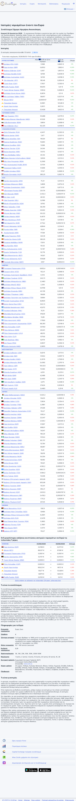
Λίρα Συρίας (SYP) (10, 369)
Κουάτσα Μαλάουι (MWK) (13, 421)
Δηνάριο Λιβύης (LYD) (11, 401)
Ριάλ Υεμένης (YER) (11, 385)
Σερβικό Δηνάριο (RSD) (12, 171)
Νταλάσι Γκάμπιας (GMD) (13, 440)
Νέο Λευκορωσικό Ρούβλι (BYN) (15, 165)
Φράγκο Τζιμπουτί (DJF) (12, 502)
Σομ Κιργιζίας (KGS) (11, 246)
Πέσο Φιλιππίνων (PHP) (12, 220)
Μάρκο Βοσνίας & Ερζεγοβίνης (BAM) (17, 158)
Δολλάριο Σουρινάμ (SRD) (13, 291)
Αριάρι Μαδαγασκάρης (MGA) (14, 395)
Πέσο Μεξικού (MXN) (11, 330)
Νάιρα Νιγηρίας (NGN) (12, 437)
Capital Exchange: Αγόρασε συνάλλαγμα (26, 752)
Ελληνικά (71, 9)
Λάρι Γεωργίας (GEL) (11, 200)
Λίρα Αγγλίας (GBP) (11, 67)
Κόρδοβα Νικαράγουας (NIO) (14, 307)
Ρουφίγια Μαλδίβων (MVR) (13, 242)
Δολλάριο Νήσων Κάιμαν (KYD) (15, 288)
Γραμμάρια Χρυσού (10, 103)
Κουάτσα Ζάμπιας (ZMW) (13, 418)
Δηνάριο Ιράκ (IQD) (10, 356)
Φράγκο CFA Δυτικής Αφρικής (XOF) (17, 479)
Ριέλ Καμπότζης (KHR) (12, 223)
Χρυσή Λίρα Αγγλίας (11, 106)
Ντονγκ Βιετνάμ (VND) (12, 213)
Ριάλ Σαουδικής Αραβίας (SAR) (15, 382)
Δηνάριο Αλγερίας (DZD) (12, 398)
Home (20, 800)
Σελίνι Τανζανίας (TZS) (12, 473)
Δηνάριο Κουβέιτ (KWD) (12, 359)
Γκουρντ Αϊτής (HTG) (11, 272)
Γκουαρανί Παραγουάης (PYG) (14, 268)
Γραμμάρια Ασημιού (11, 109)
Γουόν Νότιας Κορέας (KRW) (14, 90)
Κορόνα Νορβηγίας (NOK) (13, 142)
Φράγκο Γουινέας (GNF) (12, 486)
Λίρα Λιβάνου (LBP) (11, 366)
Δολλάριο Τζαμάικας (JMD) (13, 294)
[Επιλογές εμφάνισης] (74, 3)
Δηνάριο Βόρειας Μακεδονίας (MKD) (17, 119)
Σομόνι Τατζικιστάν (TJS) (13, 252)
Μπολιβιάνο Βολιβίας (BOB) (13, 317)
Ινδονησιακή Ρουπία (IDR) (13, 191)
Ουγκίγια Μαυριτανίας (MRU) (14, 447)
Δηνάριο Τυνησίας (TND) (12, 405)
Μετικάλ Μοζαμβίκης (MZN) (14, 430)
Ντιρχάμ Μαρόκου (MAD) (13, 443)
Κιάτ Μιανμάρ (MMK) (11, 194)
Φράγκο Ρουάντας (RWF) (13, 499)
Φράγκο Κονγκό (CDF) (12, 492)
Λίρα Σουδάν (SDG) (11, 427)
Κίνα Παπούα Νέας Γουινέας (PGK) (16, 521)
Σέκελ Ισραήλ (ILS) (10, 388)
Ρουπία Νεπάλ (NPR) (11, 233)
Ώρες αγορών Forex (19, 741)
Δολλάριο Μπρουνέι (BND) (13, 184)
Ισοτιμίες (23, 4)
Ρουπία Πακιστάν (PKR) (12, 236)
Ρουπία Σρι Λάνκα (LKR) (12, 239)
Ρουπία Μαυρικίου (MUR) (13, 456)
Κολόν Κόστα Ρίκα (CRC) (13, 304)
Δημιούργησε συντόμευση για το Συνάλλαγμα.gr (29, 763)
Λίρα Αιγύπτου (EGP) (11, 424)
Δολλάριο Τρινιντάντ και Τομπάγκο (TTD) (18, 298)
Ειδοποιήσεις (53, 4)
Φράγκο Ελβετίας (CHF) (12, 71)
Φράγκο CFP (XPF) (10, 531)
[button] (34, 52)
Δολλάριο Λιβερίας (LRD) (13, 408)
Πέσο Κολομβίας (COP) (12, 327)
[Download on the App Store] (45, 770)
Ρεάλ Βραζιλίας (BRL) (11, 340)
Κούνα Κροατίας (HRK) (12, 152)
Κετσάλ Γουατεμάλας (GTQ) (14, 301)
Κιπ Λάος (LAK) (9, 197)
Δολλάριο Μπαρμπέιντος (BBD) (15, 281)
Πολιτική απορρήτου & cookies (53, 800)
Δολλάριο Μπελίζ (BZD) (12, 285)
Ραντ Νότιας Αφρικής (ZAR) (14, 453)
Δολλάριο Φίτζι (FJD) (11, 518)
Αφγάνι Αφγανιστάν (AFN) (13, 181)
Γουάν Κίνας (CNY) (10, 84)
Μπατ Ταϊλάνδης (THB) (12, 207)
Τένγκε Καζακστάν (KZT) (13, 259)
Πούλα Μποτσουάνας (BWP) (14, 450)
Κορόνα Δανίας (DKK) (11, 135)
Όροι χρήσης (35, 800)
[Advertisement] (38, 18)
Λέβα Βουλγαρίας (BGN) (12, 122)
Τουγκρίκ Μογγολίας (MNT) (14, 262)
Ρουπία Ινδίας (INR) (11, 229)
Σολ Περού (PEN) (10, 343)
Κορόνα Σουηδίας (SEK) (12, 145)
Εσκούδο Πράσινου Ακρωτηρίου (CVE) (17, 411)
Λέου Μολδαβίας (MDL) (12, 155)
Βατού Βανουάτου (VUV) (12, 508)
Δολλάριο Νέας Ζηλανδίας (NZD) (15, 512)
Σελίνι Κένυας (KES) (11, 463)
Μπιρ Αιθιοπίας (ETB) (11, 434)
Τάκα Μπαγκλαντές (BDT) (13, 255)
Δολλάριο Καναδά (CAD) (12, 74)
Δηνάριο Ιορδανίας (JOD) (13, 353)
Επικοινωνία (69, 800)
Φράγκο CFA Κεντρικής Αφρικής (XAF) (17, 482)
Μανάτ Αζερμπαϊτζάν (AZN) (14, 203)
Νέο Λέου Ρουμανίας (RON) (14, 161)
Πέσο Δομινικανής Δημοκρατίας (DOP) (18, 323)
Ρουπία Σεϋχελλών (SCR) (13, 460)
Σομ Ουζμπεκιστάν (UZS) (13, 249)
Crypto (32, 4)
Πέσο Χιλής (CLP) (10, 336)
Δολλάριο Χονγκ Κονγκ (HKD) (14, 93)
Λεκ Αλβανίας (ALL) (11, 126)
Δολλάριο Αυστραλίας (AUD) (14, 77)
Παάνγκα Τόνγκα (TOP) (12, 525)
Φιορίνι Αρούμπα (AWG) (12, 346)
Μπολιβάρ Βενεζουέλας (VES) (14, 314)
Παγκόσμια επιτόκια (19, 746)
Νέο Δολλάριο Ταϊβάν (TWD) (14, 96)
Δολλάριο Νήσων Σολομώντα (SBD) (16, 515)
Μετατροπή (42, 4)
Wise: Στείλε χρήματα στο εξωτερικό (25, 757)
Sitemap (27, 800)
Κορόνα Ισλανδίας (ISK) (12, 139)
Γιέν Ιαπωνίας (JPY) (11, 80)
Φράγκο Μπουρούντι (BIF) (13, 495)
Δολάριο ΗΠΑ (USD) (11, 64)
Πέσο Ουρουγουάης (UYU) (13, 333)
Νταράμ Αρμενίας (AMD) (13, 210)
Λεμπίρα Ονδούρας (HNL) (13, 311)
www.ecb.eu (28, 664)
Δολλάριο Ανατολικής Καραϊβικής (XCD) (18, 275)
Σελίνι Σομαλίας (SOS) (12, 469)
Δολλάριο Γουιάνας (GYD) (13, 278)
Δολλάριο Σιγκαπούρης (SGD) (14, 187)
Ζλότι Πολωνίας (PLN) (12, 132)
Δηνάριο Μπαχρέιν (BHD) (13, 362)
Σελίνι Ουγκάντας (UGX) (12, 466)
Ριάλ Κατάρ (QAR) (10, 375)
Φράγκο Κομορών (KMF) (12, 489)
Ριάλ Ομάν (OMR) (10, 379)
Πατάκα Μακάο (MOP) (12, 216)
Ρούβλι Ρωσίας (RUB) (11, 87)
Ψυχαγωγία (66, 4)
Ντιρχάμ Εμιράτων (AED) (13, 372)
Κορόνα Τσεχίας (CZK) (12, 148)
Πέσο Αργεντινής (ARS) (12, 320)
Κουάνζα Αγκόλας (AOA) (12, 414)
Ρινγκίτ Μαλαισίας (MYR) (13, 226)
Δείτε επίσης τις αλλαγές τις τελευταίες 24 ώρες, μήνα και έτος (38, 580)
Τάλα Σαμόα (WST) (10, 528)
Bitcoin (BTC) (8, 100)
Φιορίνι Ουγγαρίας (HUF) (12, 174)
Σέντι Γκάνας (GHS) (11, 476)
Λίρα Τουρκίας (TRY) (11, 116)
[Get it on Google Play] (31, 770)
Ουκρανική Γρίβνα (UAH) (12, 168)
